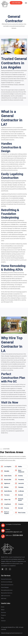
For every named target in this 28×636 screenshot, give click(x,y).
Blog (2, 618)
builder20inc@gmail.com (14, 532)
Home (2, 607)
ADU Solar (3, 598)
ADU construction (5, 96)
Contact (3, 620)
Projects (3, 615)
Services (3, 612)
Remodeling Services (6, 590)
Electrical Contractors (7, 584)
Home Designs (5, 587)
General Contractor (6, 579)
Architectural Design (6, 581)
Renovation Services (6, 593)
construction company (17, 198)
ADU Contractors (5, 595)
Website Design (5, 633)
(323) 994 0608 (16, 2)
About (2, 609)
